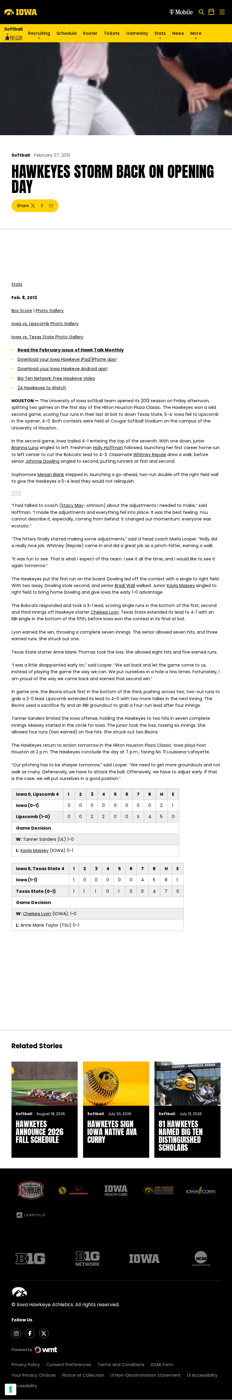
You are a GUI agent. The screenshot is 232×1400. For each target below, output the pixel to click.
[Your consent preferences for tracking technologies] (10, 1389)
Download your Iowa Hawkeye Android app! (63, 369)
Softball (20, 155)
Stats (160, 33)
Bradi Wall (125, 586)
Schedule (66, 33)
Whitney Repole (149, 455)
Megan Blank (50, 475)
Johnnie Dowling (42, 461)
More (195, 33)
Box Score (21, 311)
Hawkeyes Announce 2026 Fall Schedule (39, 1132)
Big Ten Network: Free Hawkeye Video (56, 378)
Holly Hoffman (108, 448)
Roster (90, 33)
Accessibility (24, 1386)
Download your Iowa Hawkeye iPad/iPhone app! (67, 359)
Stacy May (72, 505)
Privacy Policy (25, 1365)
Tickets (112, 34)
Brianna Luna (24, 448)
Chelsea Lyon (105, 612)
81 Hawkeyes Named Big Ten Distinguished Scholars (181, 1136)
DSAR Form (162, 1365)
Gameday (137, 33)
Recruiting (39, 33)
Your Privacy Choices (33, 1375)
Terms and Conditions (121, 1365)
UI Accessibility (202, 1375)
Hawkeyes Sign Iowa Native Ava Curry (112, 1132)
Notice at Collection (83, 1375)
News (178, 33)
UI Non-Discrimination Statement (146, 1375)
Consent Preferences (68, 1365)
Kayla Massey (181, 586)
